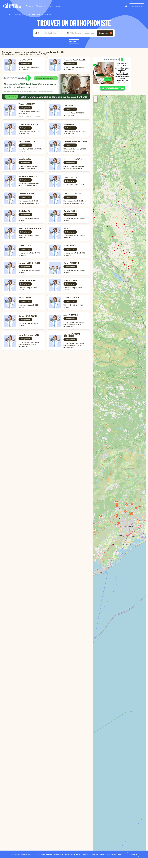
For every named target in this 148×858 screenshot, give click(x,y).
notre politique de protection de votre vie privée (102, 854)
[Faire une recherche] (126, 5)
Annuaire (29, 6)
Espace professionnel (52, 6)
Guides (39, 6)
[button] (118, 507)
